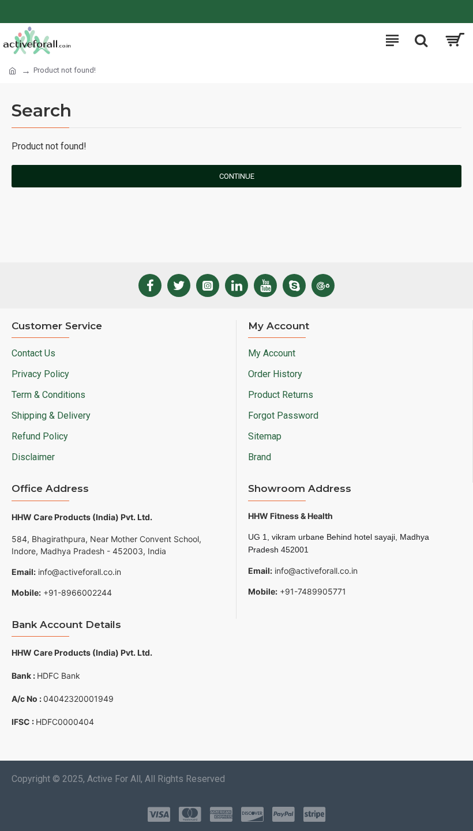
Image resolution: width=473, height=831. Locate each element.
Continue (236, 176)
